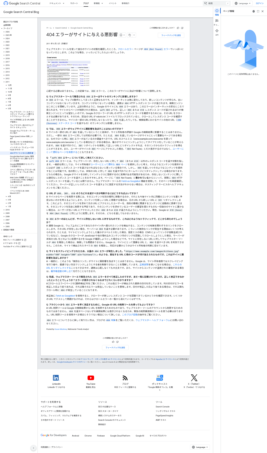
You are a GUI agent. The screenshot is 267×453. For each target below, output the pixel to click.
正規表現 (143, 264)
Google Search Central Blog (21, 12)
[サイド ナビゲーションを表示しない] (33, 448)
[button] (18, 28)
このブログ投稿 (130, 314)
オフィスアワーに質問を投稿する (55, 411)
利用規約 (45, 447)
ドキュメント (55, 3)
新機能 (97, 3)
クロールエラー (126, 49)
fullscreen (258, 11)
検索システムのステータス (110, 415)
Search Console (163, 407)
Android (75, 436)
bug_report (253, 11)
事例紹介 (125, 3)
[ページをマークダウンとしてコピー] (129, 35)
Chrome (88, 436)
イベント (113, 3)
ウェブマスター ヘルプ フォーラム (153, 320)
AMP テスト (161, 420)
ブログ (86, 3)
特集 (111, 320)
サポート (74, 3)
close (262, 11)
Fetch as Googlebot (130, 181)
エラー (157, 49)
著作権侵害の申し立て (62, 271)
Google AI (140, 436)
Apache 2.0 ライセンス (165, 359)
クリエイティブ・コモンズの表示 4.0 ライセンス (100, 359)
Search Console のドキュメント (112, 420)
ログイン (260, 3)
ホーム (49, 28)
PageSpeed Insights (164, 415)
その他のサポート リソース (52, 420)
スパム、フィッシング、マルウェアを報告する (61, 415)
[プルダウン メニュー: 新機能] (103, 3)
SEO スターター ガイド (108, 411)
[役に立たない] (182, 28)
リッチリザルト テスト (166, 411)
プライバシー (57, 447)
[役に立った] (178, 28)
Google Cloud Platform (120, 436)
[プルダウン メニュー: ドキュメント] (64, 3)
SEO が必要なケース (107, 407)
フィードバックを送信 (171, 35)
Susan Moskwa (61, 329)
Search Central (30, 3)
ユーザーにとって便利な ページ (109, 164)
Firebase (101, 436)
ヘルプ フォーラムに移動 (52, 407)
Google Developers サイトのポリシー (72, 362)
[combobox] (217, 3)
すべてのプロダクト (158, 436)
